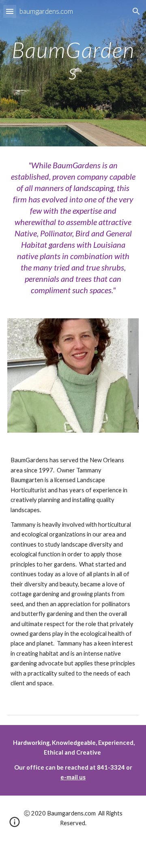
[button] (9, 11)
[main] (73, 78)
